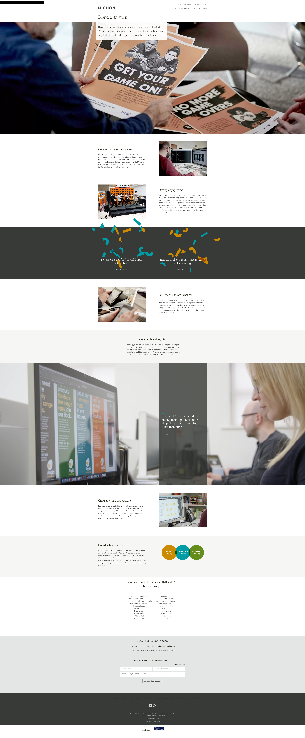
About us (183, 4)
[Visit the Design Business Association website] (146, 732)
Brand (180, 8)
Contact (196, 4)
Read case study (122, 269)
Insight (186, 8)
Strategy (194, 8)
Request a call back (169, 650)
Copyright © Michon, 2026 (152, 718)
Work (174, 8)
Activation (203, 8)
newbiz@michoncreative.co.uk (150, 650)
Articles (189, 4)
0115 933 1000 (204, 4)
